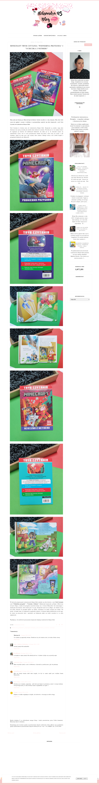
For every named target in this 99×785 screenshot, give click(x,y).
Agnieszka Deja (18, 662)
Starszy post (62, 733)
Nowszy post (11, 733)
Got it (85, 778)
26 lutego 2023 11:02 (33, 644)
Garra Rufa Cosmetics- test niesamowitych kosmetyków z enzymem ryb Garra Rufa (82, 209)
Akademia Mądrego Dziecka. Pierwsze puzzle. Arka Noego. (82, 245)
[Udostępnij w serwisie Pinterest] (62, 625)
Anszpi (15, 692)
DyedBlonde (17, 653)
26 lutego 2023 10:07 (25, 635)
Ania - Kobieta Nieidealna (21, 644)
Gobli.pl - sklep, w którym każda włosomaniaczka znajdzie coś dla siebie (82, 190)
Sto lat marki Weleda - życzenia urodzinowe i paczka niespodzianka (82, 169)
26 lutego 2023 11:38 (26, 653)
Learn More (79, 778)
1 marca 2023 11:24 (25, 681)
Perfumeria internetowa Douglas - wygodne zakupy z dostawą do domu (79, 119)
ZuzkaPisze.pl (17, 671)
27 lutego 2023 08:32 (28, 662)
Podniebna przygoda (30, 627)
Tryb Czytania (40, 627)
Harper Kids (14, 627)
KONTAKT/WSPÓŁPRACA (50, 35)
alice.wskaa (17, 682)
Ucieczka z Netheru (49, 627)
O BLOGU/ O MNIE (62, 35)
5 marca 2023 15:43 (23, 692)
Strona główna (37, 35)
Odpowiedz (16, 639)
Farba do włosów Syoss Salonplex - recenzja (82, 229)
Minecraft (21, 627)
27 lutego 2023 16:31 (27, 671)
